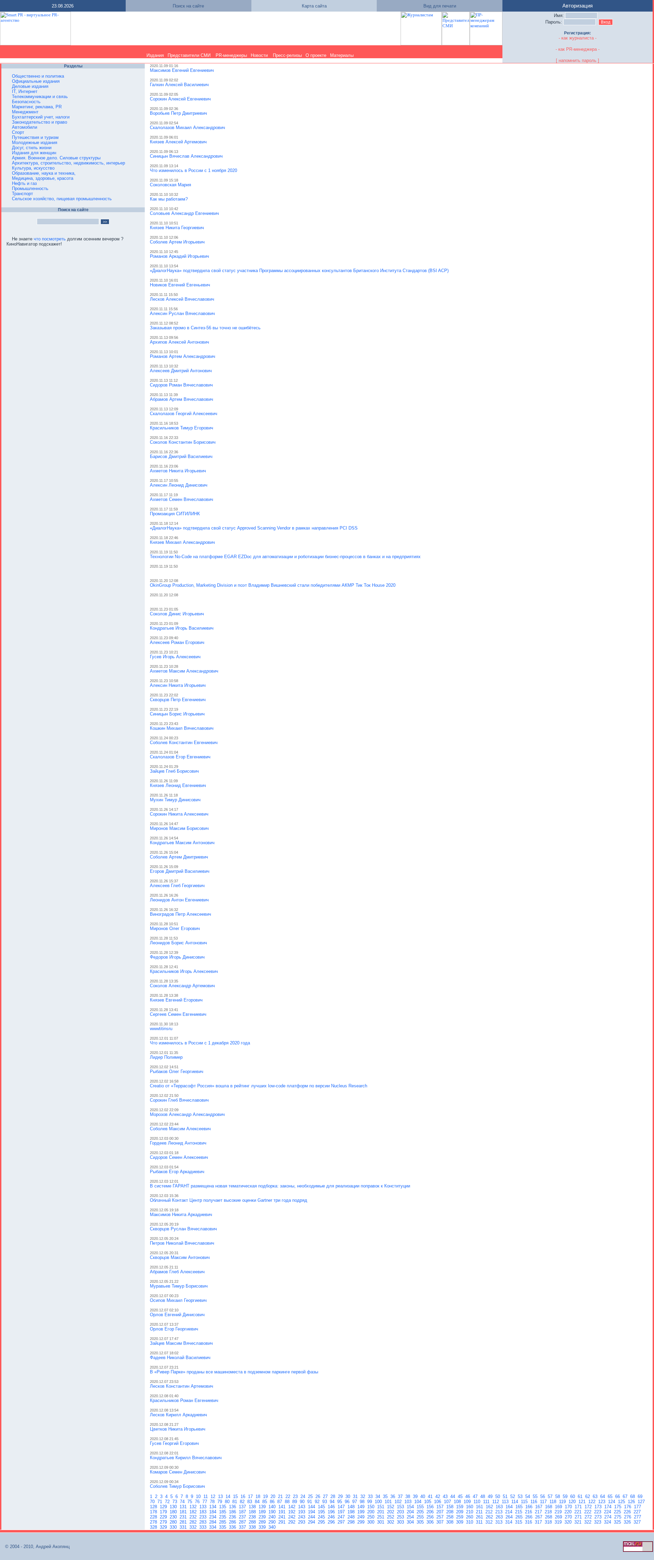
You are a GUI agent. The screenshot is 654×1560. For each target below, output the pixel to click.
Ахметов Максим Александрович (184, 671)
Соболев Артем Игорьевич (177, 242)
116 (534, 1501)
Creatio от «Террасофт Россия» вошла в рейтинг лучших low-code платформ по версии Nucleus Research (258, 1085)
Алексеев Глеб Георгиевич (177, 885)
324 (608, 1522)
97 (355, 1501)
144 (312, 1506)
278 (154, 1522)
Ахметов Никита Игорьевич (178, 470)
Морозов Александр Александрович (187, 1114)
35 (386, 1496)
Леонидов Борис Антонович (178, 942)
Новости (259, 55)
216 (529, 1511)
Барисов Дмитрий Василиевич (181, 456)
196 (332, 1511)
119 (563, 1501)
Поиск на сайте (188, 6)
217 (539, 1511)
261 (480, 1516)
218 (549, 1511)
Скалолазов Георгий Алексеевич (183, 413)
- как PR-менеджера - (578, 49)
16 (243, 1496)
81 (235, 1501)
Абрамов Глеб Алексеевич (177, 1271)
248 (351, 1516)
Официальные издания (36, 81)
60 (573, 1496)
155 (421, 1506)
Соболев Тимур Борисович (177, 1486)
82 (243, 1501)
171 (579, 1506)
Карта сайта (314, 6)
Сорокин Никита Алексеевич (179, 814)
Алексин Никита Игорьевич (178, 685)
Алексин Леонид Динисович (178, 485)
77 (205, 1501)
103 (408, 1501)
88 (288, 1501)
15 (236, 1496)
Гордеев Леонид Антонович (178, 1143)
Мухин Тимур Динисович (175, 799)
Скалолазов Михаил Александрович (187, 127)
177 (638, 1506)
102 (398, 1501)
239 (263, 1516)
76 (198, 1501)
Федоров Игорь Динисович (177, 957)
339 (263, 1527)
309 (460, 1522)
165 (519, 1506)
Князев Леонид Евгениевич (178, 785)
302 (391, 1522)
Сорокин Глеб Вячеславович (179, 1100)
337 (243, 1527)
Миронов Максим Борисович (179, 828)
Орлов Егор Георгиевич (174, 1328)
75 (190, 1501)
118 (553, 1501)
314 (509, 1522)
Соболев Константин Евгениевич (184, 742)
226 (628, 1511)
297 (342, 1522)
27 (326, 1496)
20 (273, 1496)
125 (622, 1501)
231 (184, 1516)
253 (401, 1516)
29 (341, 1496)
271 (579, 1516)
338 (253, 1527)
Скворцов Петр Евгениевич (178, 699)
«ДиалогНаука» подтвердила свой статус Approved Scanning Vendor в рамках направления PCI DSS (254, 528)
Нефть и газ (24, 183)
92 (318, 1501)
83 (250, 1501)
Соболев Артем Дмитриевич (179, 857)
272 (589, 1516)
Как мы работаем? (169, 199)
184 (213, 1511)
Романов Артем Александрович (182, 356)
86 (273, 1501)
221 (578, 1511)
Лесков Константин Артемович (181, 1386)
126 (632, 1501)
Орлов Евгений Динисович (177, 1314)
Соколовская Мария (170, 184)
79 (220, 1501)
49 (491, 1496)
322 (588, 1522)
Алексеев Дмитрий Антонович (181, 370)
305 (421, 1522)
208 (450, 1511)
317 (539, 1522)
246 (332, 1516)
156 (430, 1506)
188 (253, 1511)
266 (529, 1516)
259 (460, 1516)
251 (381, 1516)
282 (193, 1522)
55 (536, 1496)
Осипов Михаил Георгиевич (178, 1300)
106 (438, 1501)
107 (448, 1501)
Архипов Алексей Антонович (179, 342)
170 (569, 1506)
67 (626, 1496)
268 (549, 1516)
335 (223, 1527)
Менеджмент (25, 111)
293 (302, 1522)
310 (470, 1522)
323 (598, 1522)
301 (381, 1522)
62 (588, 1496)
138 (253, 1506)
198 (351, 1511)
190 (272, 1511)
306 (430, 1522)
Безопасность (26, 101)
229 (164, 1516)
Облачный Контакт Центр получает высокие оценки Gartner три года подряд (228, 1200)
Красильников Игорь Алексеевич (184, 971)
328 (154, 1527)
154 (411, 1506)
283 (203, 1522)
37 (401, 1496)
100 (379, 1501)
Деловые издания (30, 86)
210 (470, 1511)
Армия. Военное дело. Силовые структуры (56, 157)
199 (361, 1511)
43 (446, 1496)
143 (302, 1506)
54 (528, 1496)
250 (371, 1516)
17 (251, 1496)
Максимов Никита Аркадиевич (181, 1214)
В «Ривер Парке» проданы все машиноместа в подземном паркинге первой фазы (234, 1371)
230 (174, 1516)
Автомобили (24, 127)
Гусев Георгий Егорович (174, 1443)
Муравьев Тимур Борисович (179, 1286)
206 (430, 1511)
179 (164, 1511)
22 (288, 1496)
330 (174, 1527)
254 (411, 1516)
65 (611, 1496)
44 (453, 1496)
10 (199, 1496)
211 (480, 1511)
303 (401, 1522)
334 (213, 1527)
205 (421, 1511)
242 (292, 1516)
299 (361, 1522)
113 (506, 1501)
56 (543, 1496)
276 (628, 1516)
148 (351, 1506)
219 (559, 1511)
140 (272, 1506)
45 (461, 1496)
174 (608, 1506)
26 (318, 1496)
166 (529, 1506)
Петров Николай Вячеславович (182, 1243)
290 (272, 1522)
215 (519, 1511)
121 (582, 1501)
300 (371, 1522)
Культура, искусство (33, 168)
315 (519, 1522)
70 (153, 1501)
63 (596, 1496)
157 (440, 1506)
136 (233, 1506)
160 (470, 1506)
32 (363, 1496)
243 (302, 1516)
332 (193, 1527)
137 (243, 1506)
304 (411, 1522)
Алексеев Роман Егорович (177, 642)
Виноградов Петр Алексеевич (180, 914)
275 (618, 1516)
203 (401, 1511)
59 (566, 1496)
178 (154, 1511)
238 (253, 1516)
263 (500, 1516)
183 (203, 1511)
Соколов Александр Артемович (182, 985)
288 (253, 1522)
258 (450, 1516)
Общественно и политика (38, 76)
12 (214, 1496)
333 (203, 1527)
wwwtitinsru (161, 1028)
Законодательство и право (39, 122)
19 (266, 1496)
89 (295, 1501)
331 (184, 1527)
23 (296, 1496)
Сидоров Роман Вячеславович (181, 385)
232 (193, 1516)
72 (168, 1501)
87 (280, 1501)
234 (213, 1516)
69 (641, 1496)
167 (539, 1506)
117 (544, 1501)
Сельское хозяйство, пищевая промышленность (62, 198)
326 (628, 1522)
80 (228, 1501)
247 (342, 1516)
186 (233, 1511)
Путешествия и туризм (35, 137)
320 (568, 1522)
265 (519, 1516)
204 (411, 1511)
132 (193, 1506)
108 (458, 1501)
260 (470, 1516)
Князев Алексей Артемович (178, 141)
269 (559, 1516)
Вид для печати (439, 6)
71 (160, 1501)
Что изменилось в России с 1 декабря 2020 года (200, 1042)
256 (430, 1516)
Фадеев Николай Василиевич (180, 1357)
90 (303, 1501)
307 (440, 1522)
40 (423, 1496)
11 (206, 1496)
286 (233, 1522)
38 (408, 1496)
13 (221, 1496)
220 (568, 1511)
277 (638, 1516)
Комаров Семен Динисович (178, 1472)
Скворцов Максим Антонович (180, 1257)
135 (223, 1506)
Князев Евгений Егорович (176, 1000)
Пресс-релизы (287, 55)
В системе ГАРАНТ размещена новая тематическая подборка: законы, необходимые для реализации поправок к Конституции (280, 1185)
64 (603, 1496)
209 (460, 1511)
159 (460, 1506)
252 (391, 1516)
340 (272, 1527)
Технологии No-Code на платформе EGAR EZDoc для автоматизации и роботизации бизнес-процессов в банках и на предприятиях (285, 556)
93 (325, 1501)
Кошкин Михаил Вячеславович (182, 728)
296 (332, 1522)
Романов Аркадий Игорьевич (179, 256)
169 (559, 1506)
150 (371, 1506)
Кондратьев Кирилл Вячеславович (186, 1457)
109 (468, 1501)
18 (258, 1496)
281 (184, 1522)
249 (361, 1516)
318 (549, 1522)
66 (618, 1496)
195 (322, 1511)
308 (450, 1522)
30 (348, 1496)
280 (174, 1522)
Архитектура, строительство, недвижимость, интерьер (68, 163)
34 (378, 1496)
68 (633, 1496)
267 (539, 1516)
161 (480, 1506)
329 (164, 1527)
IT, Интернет (24, 91)
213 (499, 1511)
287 (243, 1522)
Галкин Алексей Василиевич (179, 84)
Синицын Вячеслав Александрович (186, 156)
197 (342, 1511)
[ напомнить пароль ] (577, 60)
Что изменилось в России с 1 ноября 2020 (193, 170)
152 (391, 1506)
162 (490, 1506)
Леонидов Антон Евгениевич (179, 899)
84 (258, 1501)
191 (282, 1511)
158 (450, 1506)
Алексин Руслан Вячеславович (182, 313)
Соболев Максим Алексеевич (180, 1128)
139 (263, 1506)
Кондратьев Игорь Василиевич (182, 628)
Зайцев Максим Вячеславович (181, 1343)
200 (371, 1511)
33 (371, 1496)
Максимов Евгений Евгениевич (182, 70)
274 (608, 1516)
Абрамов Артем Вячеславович (181, 399)
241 (282, 1516)
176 (628, 1506)
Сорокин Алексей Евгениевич (180, 98)
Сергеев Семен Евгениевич (178, 1014)
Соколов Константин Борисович (183, 442)
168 (549, 1506)
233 (203, 1516)
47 (476, 1496)
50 (498, 1496)
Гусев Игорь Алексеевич (175, 656)
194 (312, 1511)
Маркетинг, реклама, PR (37, 106)
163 (500, 1506)
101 (389, 1501)
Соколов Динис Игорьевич (177, 613)
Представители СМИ (189, 55)
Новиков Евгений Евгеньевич (180, 284)
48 (483, 1496)
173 (598, 1506)
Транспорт (22, 193)
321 (578, 1522)
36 (393, 1496)
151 (381, 1506)
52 (513, 1496)
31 (356, 1496)
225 (618, 1511)
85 (265, 1501)
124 (612, 1501)
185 (223, 1511)
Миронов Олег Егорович (175, 928)
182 (193, 1511)
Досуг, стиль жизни (31, 147)
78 (213, 1501)
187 (243, 1511)
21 (281, 1496)
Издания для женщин (34, 152)
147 (342, 1506)
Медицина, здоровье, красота (42, 178)
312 (489, 1522)
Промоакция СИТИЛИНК (175, 513)
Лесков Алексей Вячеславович (182, 299)
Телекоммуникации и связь (40, 96)
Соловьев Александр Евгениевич (184, 213)
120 (573, 1501)
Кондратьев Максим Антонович (182, 842)
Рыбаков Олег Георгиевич (176, 1071)
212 (489, 1511)
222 (588, 1511)
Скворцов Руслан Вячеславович (183, 1228)
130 (174, 1506)
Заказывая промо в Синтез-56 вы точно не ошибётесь (205, 327)
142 (292, 1506)
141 (282, 1506)
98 (363, 1501)
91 (310, 1501)
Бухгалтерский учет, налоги (40, 117)
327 (638, 1522)
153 (401, 1506)
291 (282, 1522)
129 (164, 1506)
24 (303, 1496)
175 (618, 1506)
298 (351, 1522)
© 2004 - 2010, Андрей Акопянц (35, 1546)
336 (233, 1527)
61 (581, 1496)
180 (174, 1511)
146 (332, 1506)
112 (496, 1501)
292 (292, 1522)
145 (322, 1506)
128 (154, 1506)
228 (154, 1516)
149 (361, 1506)
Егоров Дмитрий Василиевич (179, 871)
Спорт (18, 132)
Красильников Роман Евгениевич (184, 1400)
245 (322, 1516)
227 (638, 1511)
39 (416, 1496)
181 (184, 1511)
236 (233, 1516)
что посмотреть (50, 238)
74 (183, 1501)
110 (477, 1501)
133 (203, 1506)
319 (559, 1522)
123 (602, 1501)
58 (558, 1496)
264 (509, 1516)
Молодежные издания (34, 142)
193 (302, 1511)
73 (175, 1501)
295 (322, 1522)
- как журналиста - (577, 38)
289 (263, 1522)
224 (608, 1511)
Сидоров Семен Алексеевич (179, 1157)
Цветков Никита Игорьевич (177, 1429)
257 (440, 1516)
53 (521, 1496)
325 (618, 1522)
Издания (155, 55)
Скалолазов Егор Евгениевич (180, 756)
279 (164, 1522)
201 (381, 1511)
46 (468, 1496)
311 (480, 1522)
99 (370, 1501)
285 (223, 1522)
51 (506, 1496)
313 (499, 1522)
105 (428, 1501)
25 (311, 1496)
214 (509, 1511)
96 (348, 1501)
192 (292, 1511)
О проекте (316, 55)
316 (529, 1522)
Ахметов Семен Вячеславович (181, 499)
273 (598, 1516)
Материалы (342, 55)
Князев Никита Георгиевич (177, 227)
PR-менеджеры (231, 55)
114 (515, 1501)
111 (487, 1501)
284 (213, 1522)
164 (509, 1506)
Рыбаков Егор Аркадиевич (177, 1171)
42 (438, 1496)
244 (312, 1516)
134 (213, 1506)
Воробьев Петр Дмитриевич (178, 113)
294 (312, 1522)
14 (228, 1496)
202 (391, 1511)
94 (333, 1501)
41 (431, 1496)
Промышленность (30, 188)
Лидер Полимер (166, 1057)
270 (569, 1516)
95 (340, 1501)
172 (589, 1506)
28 (333, 1496)
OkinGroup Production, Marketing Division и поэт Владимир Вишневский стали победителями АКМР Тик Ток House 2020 (272, 585)
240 (272, 1516)
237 (243, 1516)
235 (223, 1516)
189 (263, 1511)
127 (642, 1501)
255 (421, 1516)
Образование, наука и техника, (44, 173)
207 (440, 1511)
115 (525, 1501)
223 (598, 1511)
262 (490, 1516)
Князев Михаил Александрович (182, 542)
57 (551, 1496)
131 (184, 1506)
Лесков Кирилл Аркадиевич (178, 1414)
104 (418, 1501)
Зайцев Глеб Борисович (174, 771)
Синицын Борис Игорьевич (177, 713)
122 (592, 1501)
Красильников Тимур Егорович (181, 427)
